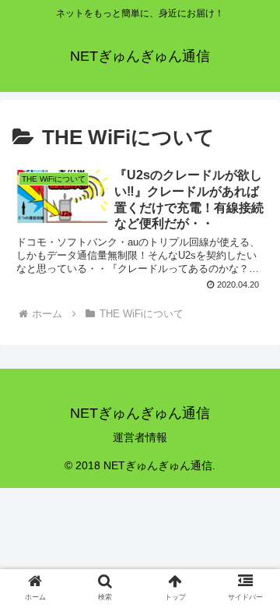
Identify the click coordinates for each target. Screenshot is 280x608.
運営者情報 (140, 437)
